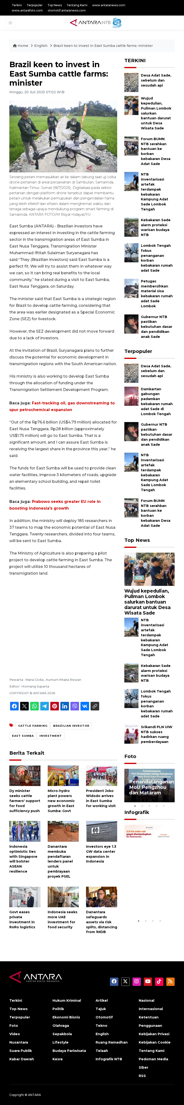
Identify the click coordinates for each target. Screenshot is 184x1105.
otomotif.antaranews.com (67, 10)
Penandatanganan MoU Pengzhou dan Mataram (151, 787)
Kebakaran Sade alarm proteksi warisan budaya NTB (156, 227)
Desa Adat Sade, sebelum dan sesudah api (156, 80)
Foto (130, 756)
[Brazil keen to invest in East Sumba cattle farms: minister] (149, 569)
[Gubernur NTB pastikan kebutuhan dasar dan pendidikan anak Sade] (131, 323)
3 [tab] (149, 805)
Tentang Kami (77, 5)
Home (23, 46)
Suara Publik (20, 1051)
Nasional (146, 1000)
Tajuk (101, 1009)
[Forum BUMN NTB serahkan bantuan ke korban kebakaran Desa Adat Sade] (131, 145)
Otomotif (104, 1017)
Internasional (151, 1009)
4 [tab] (156, 805)
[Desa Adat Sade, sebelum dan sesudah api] (131, 82)
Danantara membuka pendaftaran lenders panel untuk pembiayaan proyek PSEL (60, 861)
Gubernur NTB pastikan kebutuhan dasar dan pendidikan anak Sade (156, 327)
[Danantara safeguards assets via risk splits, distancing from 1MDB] (101, 896)
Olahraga (60, 1025)
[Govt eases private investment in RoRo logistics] (24, 896)
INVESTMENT (51, 735)
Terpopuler (35, 5)
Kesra (57, 1059)
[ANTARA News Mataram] (97, 22)
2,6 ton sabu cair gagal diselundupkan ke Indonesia (149, 899)
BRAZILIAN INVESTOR (71, 725)
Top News (54, 5)
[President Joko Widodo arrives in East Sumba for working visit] (101, 775)
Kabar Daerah (21, 1059)
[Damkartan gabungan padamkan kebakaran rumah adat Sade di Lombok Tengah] (131, 396)
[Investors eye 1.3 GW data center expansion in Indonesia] (101, 831)
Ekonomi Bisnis (66, 1017)
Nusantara (18, 1042)
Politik (58, 1009)
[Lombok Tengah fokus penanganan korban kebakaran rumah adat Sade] (131, 252)
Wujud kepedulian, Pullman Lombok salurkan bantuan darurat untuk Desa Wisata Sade (156, 113)
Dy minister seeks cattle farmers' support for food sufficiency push (24, 801)
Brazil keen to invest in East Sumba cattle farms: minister (103, 46)
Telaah (102, 1051)
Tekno (101, 1025)
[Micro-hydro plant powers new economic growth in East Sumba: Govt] (63, 775)
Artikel (102, 1000)
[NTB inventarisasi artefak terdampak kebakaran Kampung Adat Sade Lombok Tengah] (131, 181)
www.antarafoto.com (27, 10)
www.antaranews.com (108, 5)
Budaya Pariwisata (69, 1051)
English (40, 46)
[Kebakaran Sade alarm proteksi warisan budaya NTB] (131, 227)
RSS (142, 1076)
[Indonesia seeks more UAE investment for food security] (63, 896)
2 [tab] (142, 805)
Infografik (136, 812)
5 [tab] (163, 805)
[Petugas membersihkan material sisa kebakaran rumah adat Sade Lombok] (131, 288)
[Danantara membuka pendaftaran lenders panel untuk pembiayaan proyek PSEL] (63, 831)
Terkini (17, 5)
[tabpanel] (149, 785)
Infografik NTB (109, 1059)
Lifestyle (60, 1042)
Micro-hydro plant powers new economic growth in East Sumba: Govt (61, 801)
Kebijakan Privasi (154, 1034)
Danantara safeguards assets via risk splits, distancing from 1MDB (101, 922)
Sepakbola (62, 1034)
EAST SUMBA (23, 735)
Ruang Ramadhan (112, 1042)
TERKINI (135, 60)
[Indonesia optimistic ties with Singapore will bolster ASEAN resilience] (24, 831)
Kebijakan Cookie (155, 1042)
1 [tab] (135, 805)
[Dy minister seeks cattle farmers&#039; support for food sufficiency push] (24, 775)
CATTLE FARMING (32, 725)
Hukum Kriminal (66, 1000)
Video (14, 1034)
